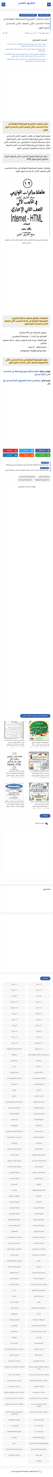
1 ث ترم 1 (39, 990)
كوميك (14, 1337)
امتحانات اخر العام (39, 1237)
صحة (14, 1296)
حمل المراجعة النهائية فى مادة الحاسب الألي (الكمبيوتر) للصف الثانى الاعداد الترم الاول (26, 60)
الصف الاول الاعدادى (14, 1149)
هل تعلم (39, 1455)
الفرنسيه (14, 1184)
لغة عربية (14, 1343)
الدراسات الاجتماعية (14, 1137)
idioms (38, 1067)
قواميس (14, 1326)
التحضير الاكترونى (39, 1102)
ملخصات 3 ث (38, 1432)
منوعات (14, 1437)
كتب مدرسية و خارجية (38, 1332)
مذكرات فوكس (39, 1386)
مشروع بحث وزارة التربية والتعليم (14, 1413)
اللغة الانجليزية (39, 1208)
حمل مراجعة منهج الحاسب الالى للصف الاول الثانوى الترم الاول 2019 (25, 50)
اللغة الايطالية (14, 1208)
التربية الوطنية (39, 1108)
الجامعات (14, 1120)
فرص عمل (14, 1308)
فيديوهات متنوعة (39, 1320)
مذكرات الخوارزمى (39, 1361)
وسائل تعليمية (14, 1455)
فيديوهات (14, 1314)
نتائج (14, 1443)
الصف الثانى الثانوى (38, 1173)
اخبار (14, 1067)
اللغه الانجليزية (39, 1220)
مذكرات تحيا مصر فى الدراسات (38, 1375)
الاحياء (39, 1090)
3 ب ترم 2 (39, 1025)
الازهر (14, 1090)
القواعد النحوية (14, 1196)
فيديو (39, 1314)
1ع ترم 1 (38, 996)
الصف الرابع (39, 1178)
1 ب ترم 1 (39, 984)
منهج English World (14, 1432)
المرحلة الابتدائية (38, 1226)
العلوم (38, 1184)
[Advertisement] (26, 92)
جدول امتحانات (14, 1284)
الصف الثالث (14, 1155)
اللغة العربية (38, 1214)
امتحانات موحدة (38, 1243)
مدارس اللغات (39, 1349)
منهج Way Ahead (39, 1437)
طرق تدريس (14, 1302)
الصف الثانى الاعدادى (28, 15)
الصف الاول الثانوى (38, 1155)
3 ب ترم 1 (14, 1020)
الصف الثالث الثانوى (14, 1161)
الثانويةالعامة (39, 1120)
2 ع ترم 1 (14, 1014)
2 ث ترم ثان (39, 1014)
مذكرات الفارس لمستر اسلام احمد (39, 1368)
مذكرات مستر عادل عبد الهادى (39, 1405)
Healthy (14, 1055)
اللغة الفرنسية (14, 1214)
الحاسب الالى (44, 15)
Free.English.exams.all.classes (38, 1055)
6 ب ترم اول (39, 1049)
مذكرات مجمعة (14, 1386)
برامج (39, 1261)
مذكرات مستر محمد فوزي (14, 1404)
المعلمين (14, 1231)
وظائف (38, 1461)
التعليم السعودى (14, 1108)
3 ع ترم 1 (39, 1031)
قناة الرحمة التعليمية (38, 1326)
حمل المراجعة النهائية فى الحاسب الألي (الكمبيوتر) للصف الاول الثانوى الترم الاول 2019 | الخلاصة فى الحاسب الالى (39, 775)
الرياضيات (38, 1143)
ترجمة (39, 1267)
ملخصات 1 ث (38, 1426)
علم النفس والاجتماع (39, 1308)
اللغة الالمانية (14, 1202)
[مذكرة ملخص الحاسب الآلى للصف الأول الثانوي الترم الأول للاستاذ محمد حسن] (14, 791)
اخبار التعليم (39, 1073)
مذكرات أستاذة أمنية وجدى (14, 1349)
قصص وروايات (14, 1320)
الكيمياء (39, 1202)
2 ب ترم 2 (39, 1002)
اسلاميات (14, 1084)
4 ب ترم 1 (14, 1031)
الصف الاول (39, 1149)
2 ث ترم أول (14, 1008)
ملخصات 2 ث (14, 1426)
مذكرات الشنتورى (14, 1361)
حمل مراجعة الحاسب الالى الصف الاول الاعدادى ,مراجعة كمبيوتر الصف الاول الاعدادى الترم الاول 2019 (39, 806)
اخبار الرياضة (14, 1073)
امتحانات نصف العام (14, 1249)
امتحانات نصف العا (38, 1249)
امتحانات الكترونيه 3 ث (14, 1237)
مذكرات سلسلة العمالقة (39, 1381)
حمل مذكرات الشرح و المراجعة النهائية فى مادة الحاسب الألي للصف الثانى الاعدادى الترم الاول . (26, 45)
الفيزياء (14, 1190)
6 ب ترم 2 (14, 1043)
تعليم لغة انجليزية (38, 1273)
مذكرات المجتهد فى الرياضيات (14, 1367)
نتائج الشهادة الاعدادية (39, 1449)
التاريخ (14, 1096)
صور (38, 1302)
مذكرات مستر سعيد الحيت (14, 1398)
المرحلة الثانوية (39, 1231)
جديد (14, 1290)
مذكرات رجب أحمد (14, 1375)
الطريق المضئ (26, 3)
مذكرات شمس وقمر (14, 1381)
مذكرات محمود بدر (39, 1392)
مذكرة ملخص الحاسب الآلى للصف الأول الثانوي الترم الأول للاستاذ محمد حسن (14, 804)
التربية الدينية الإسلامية (14, 1102)
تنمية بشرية (14, 1279)
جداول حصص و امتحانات (38, 1284)
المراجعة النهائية (41, 480)
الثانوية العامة (14, 1114)
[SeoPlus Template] (40, 1471)
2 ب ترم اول (14, 1002)
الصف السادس (14, 1178)
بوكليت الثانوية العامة (14, 1261)
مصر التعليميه (39, 1420)
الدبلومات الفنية (38, 1137)
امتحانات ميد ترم (14, 1243)
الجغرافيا (39, 1125)
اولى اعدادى (14, 1255)
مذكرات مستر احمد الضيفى (38, 1398)
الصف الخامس (14, 1173)
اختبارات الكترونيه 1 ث (14, 1078)
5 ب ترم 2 (14, 1037)
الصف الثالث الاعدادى (39, 1161)
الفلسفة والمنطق (38, 1190)
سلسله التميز (39, 1296)
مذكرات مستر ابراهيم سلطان (14, 1392)
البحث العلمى (38, 1096)
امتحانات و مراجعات (39, 1255)
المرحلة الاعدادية (24, 480)
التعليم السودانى (38, 1114)
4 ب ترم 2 (39, 1037)
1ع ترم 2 (14, 996)
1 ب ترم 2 (14, 984)
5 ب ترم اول (39, 1043)
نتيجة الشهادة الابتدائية (14, 1449)
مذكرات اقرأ (39, 1355)
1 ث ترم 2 (14, 990)
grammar (14, 1061)
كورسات (39, 1337)
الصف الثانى (39, 1167)
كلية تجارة (14, 1332)
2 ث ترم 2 (39, 1008)
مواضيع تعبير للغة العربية (39, 1443)
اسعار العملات (39, 1084)
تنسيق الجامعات (39, 1279)
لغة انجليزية (39, 1343)
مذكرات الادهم (14, 1355)
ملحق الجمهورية (14, 1420)
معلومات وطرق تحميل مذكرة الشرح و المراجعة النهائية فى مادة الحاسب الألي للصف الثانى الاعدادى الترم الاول (25, 55)
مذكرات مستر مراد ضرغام (39, 1412)
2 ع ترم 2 (39, 1020)
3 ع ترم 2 (14, 1025)
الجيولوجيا (14, 1125)
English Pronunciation (14, 1049)
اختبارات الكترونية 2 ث (38, 1078)
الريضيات (14, 1143)
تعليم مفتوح (14, 1273)
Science (38, 1061)
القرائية (38, 1196)
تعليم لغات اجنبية (14, 1267)
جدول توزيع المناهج (38, 1290)
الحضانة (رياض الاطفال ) (14, 1131)
